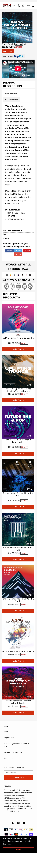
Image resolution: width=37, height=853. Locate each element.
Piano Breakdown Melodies (15, 44)
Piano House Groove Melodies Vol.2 (18, 494)
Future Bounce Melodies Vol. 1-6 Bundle (18, 600)
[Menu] (33, 5)
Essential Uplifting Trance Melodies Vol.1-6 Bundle (18, 390)
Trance (6, 238)
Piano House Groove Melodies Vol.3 (18, 548)
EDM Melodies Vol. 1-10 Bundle (18, 338)
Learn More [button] (7, 844)
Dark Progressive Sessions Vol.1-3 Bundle (18, 701)
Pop (4, 234)
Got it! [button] (18, 849)
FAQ (6, 732)
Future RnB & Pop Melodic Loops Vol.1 (18, 441)
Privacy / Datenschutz (13, 752)
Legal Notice (9, 738)
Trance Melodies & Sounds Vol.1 (18, 651)
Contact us (8, 758)
